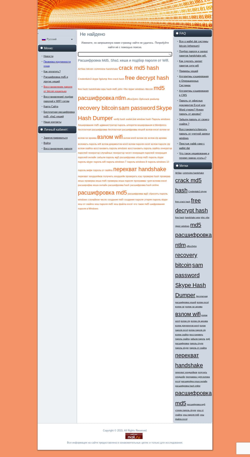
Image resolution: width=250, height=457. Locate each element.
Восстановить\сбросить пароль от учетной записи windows (194, 134)
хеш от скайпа (86, 204)
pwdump (154, 99)
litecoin (149, 89)
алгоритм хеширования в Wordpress (146, 125)
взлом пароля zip (160, 144)
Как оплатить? (52, 71)
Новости (48, 56)
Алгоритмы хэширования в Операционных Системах (194, 81)
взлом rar (165, 129)
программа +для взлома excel (150, 181)
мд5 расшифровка (125, 157)
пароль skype (85, 162)
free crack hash (116, 79)
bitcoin (89, 69)
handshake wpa (97, 89)
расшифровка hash (118, 185)
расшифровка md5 (102, 192)
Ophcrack (144, 99)
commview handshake (106, 69)
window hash (144, 119)
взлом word (129, 138)
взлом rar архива (87, 138)
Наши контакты (52, 121)
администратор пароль (113, 125)
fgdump (103, 79)
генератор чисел (122, 153)
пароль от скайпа (102, 170)
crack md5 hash (139, 68)
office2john (132, 99)
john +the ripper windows (131, 89)
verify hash (119, 119)
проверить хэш (134, 176)
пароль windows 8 (137, 162)
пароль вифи (85, 170)
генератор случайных (100, 153)
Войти (47, 143)
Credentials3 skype (88, 79)
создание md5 (115, 199)
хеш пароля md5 (104, 204)
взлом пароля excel (139, 144)
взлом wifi (110, 137)
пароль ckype (156, 157)
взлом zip (142, 138)
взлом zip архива (157, 138)
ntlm (120, 98)
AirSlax (82, 69)
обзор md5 (142, 157)
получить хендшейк (114, 176)
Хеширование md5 (88, 125)
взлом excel (152, 129)
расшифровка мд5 (138, 193)
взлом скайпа (85, 148)
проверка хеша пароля (120, 181)
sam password (137, 108)
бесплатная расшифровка (92, 129)
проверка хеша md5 (96, 181)
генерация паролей (143, 153)
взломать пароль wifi (89, 144)
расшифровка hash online (144, 185)
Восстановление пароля (58, 148)
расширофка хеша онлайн (92, 185)
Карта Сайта (51, 106)
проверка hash (151, 176)
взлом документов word (115, 144)
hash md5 (111, 89)
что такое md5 (141, 204)
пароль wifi (100, 162)
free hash (83, 89)
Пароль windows (161, 119)
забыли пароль (105, 157)
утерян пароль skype (156, 199)
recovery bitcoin (98, 108)
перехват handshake (139, 169)
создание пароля (134, 199)
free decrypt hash (147, 78)
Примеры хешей (188, 71)
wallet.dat (131, 119)
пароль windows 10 (158, 162)
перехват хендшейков (90, 176)
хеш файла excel (123, 204)
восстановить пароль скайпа (144, 148)
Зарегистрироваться (56, 137)
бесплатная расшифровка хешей (126, 129)
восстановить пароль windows (110, 148)
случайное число (97, 199)
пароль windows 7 (116, 162)
